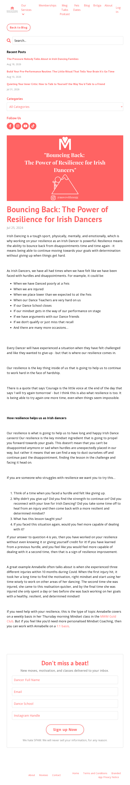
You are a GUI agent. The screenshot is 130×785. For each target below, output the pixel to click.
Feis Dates (77, 8)
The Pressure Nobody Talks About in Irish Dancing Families (43, 59)
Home (75, 773)
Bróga (97, 5)
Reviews (43, 775)
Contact (56, 775)
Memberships (47, 5)
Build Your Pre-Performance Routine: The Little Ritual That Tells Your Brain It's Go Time (60, 71)
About (108, 5)
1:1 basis (63, 626)
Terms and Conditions (95, 773)
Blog (87, 5)
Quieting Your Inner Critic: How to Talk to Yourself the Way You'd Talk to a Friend (56, 84)
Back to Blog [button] (18, 27)
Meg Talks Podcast (65, 10)
